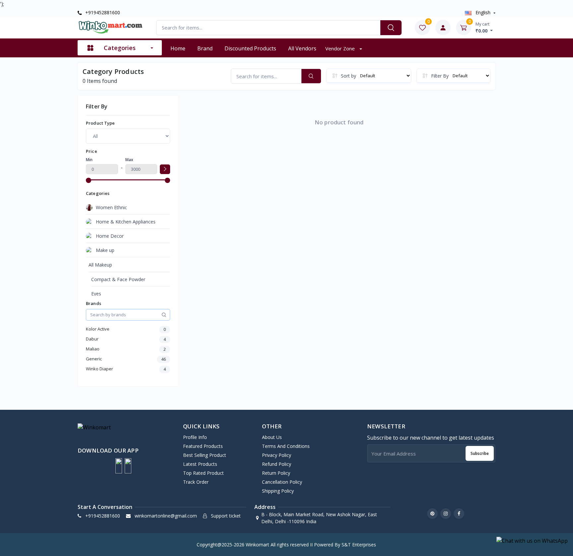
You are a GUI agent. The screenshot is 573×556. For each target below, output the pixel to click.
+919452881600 (102, 12)
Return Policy (276, 473)
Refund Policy (276, 464)
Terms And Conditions (286, 446)
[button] (118, 465)
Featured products (203, 446)
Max (129, 159)
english (483, 12)
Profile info (195, 437)
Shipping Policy (278, 491)
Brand (205, 48)
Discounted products (250, 48)
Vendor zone (340, 48)
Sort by (348, 76)
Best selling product (204, 455)
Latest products (200, 464)
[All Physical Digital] (128, 136)
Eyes (96, 293)
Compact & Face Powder (118, 279)
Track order (196, 482)
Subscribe (480, 453)
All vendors (302, 48)
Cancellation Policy (282, 482)
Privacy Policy (276, 455)
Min (89, 159)
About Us (272, 437)
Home (177, 48)
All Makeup (100, 265)
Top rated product (203, 473)
